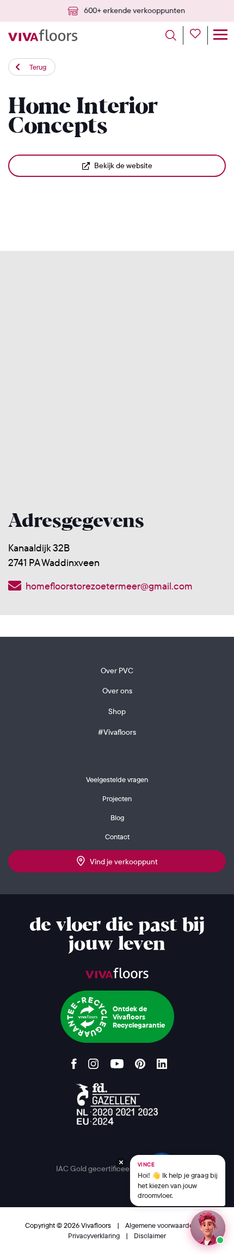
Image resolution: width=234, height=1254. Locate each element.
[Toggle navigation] (220, 35)
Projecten (117, 798)
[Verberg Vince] (120, 1162)
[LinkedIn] (162, 1061)
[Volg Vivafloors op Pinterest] (140, 1061)
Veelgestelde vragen (117, 779)
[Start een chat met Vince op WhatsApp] (207, 1227)
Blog (117, 817)
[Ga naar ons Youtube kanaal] (117, 1061)
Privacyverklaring (94, 1235)
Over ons (117, 691)
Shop (117, 711)
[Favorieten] (199, 35)
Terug (37, 67)
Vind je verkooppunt (121, 861)
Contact (117, 836)
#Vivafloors (117, 732)
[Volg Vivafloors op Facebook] (74, 1061)
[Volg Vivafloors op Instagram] (93, 1061)
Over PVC (117, 670)
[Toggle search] (174, 35)
